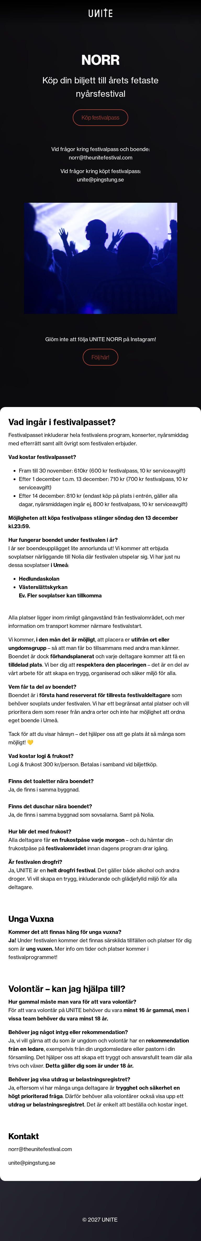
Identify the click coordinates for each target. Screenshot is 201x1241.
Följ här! (100, 357)
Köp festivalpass (100, 117)
